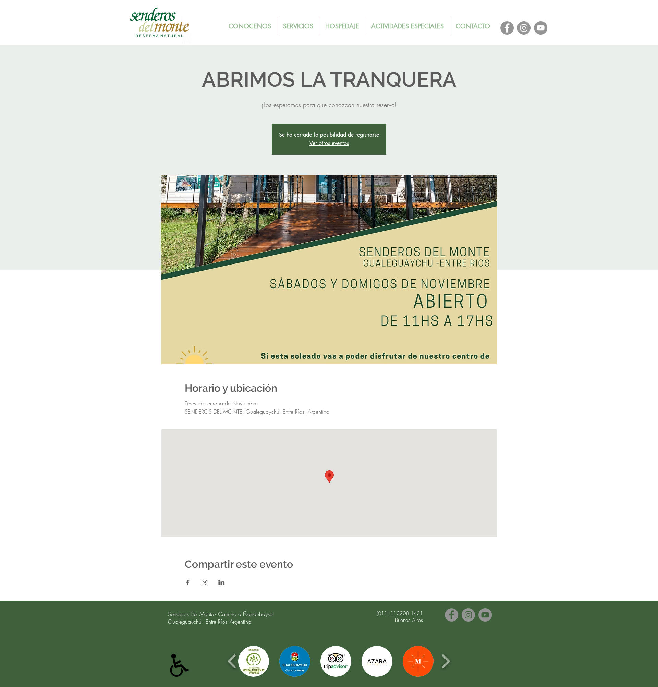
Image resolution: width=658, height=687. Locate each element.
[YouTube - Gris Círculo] (540, 28)
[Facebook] (507, 28)
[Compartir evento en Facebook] (188, 582)
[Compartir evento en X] (205, 582)
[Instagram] (524, 28)
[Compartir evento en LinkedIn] (221, 582)
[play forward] (445, 661)
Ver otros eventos (329, 143)
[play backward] (232, 661)
